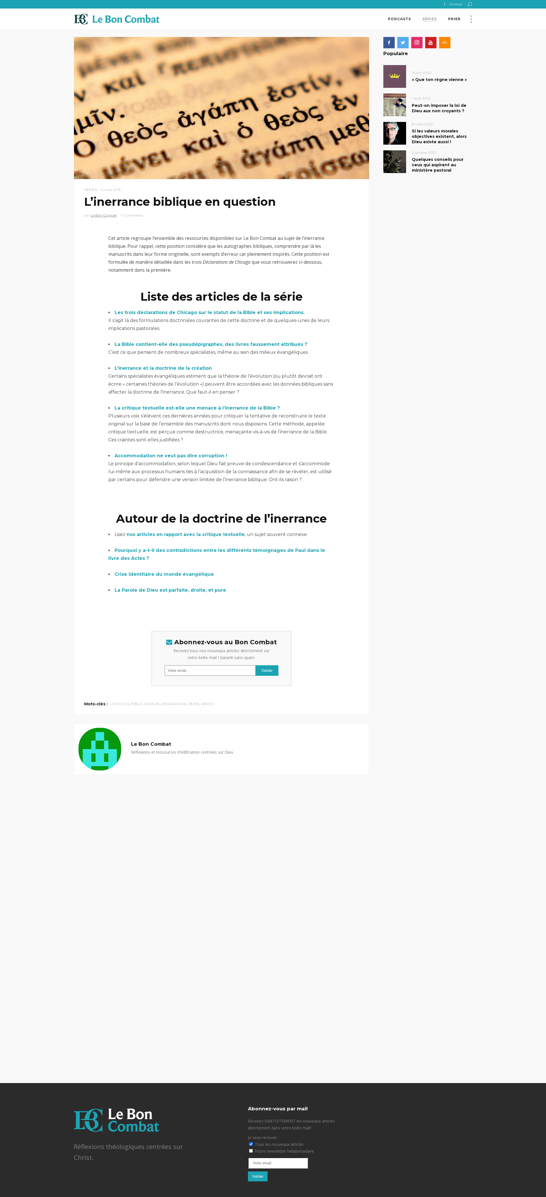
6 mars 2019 (111, 190)
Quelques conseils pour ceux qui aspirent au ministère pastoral (438, 165)
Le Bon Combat (104, 215)
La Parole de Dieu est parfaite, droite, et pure (170, 590)
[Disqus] (221, 846)
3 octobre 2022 (424, 152)
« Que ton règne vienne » (439, 79)
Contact (455, 4)
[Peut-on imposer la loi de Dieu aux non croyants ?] (394, 104)
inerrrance (174, 704)
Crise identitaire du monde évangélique (164, 574)
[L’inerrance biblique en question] (99, 749)
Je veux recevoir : (263, 1137)
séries (207, 704)
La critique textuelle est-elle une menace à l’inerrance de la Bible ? (197, 408)
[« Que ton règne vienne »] (394, 76)
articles (120, 704)
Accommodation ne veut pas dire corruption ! (171, 455)
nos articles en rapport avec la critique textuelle (186, 534)
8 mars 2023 (422, 124)
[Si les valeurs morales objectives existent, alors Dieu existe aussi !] (394, 133)
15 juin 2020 (422, 72)
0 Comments (132, 215)
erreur (152, 704)
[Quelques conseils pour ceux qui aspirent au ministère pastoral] (394, 161)
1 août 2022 (421, 98)
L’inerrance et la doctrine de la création (163, 368)
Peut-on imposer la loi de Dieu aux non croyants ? (439, 108)
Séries (90, 190)
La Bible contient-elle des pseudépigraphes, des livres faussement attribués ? (211, 344)
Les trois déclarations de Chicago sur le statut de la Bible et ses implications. (210, 312)
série (194, 704)
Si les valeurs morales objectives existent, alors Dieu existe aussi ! (439, 136)
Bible (136, 704)
